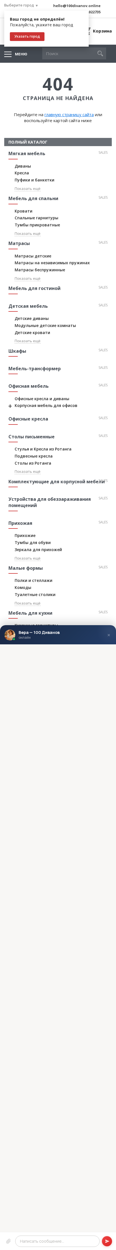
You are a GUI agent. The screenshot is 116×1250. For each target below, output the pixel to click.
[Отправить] (107, 1241)
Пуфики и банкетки (34, 180)
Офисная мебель (28, 386)
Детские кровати (32, 332)
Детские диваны (32, 318)
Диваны (23, 166)
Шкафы (17, 351)
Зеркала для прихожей (38, 549)
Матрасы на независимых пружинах (52, 262)
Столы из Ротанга (33, 463)
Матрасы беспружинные (40, 269)
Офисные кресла (28, 419)
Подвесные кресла (34, 456)
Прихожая (20, 523)
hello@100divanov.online (77, 5)
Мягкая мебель (26, 153)
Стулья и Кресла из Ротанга (43, 449)
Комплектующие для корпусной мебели (56, 481)
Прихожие (25, 535)
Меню (21, 54)
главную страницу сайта (69, 114)
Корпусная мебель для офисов (46, 405)
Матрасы (19, 243)
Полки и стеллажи (33, 580)
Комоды (23, 587)
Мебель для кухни (30, 613)
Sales (103, 152)
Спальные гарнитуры (36, 217)
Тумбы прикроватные (37, 225)
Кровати (23, 211)
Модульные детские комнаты (45, 325)
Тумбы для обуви (33, 542)
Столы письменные (31, 437)
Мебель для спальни (33, 198)
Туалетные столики (35, 594)
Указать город (27, 36)
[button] (100, 53)
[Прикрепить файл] (8, 1240)
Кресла (22, 173)
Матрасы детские (33, 256)
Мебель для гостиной (34, 288)
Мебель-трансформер (34, 368)
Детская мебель (28, 306)
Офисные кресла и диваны (42, 398)
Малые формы (25, 568)
